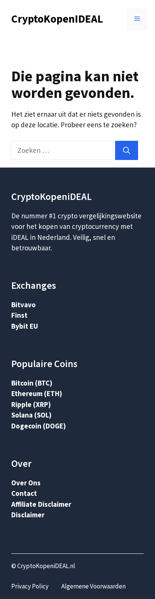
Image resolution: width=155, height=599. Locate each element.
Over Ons (26, 482)
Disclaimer (27, 514)
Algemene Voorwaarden (93, 586)
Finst (19, 315)
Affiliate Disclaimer (41, 504)
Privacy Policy (30, 586)
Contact (24, 493)
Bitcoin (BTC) (31, 382)
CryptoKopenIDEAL (57, 19)
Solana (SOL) (31, 414)
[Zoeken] (126, 150)
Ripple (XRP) (31, 404)
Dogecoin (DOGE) (38, 425)
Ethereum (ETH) (36, 393)
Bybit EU (24, 326)
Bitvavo (23, 304)
